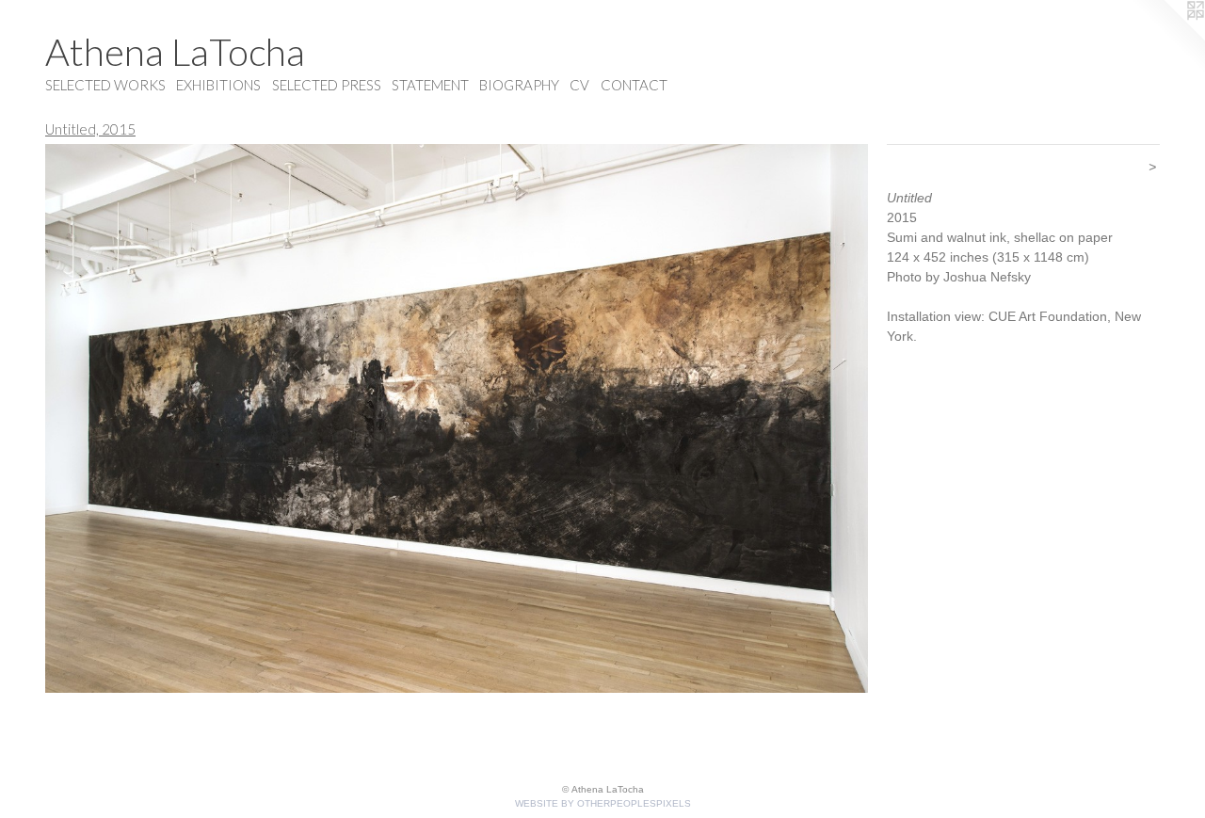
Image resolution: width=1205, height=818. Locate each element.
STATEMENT (430, 84)
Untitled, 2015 (90, 128)
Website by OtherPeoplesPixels (603, 803)
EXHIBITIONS (218, 84)
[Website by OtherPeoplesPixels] (1167, 37)
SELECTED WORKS (105, 84)
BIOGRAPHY (519, 84)
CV (579, 84)
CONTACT (634, 84)
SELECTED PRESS (326, 84)
